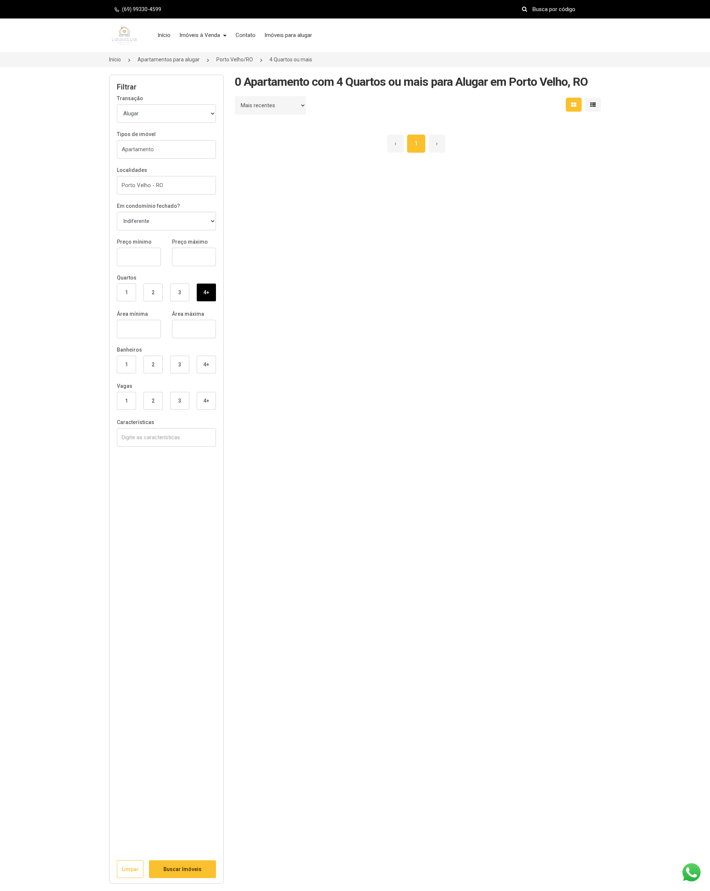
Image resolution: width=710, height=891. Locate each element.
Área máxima (188, 314)
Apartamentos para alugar (169, 59)
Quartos (126, 278)
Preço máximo (190, 242)
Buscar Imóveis (182, 869)
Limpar (130, 869)
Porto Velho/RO (234, 59)
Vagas (124, 386)
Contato (246, 35)
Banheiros (129, 350)
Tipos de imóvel (136, 134)
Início (164, 35)
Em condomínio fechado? (148, 206)
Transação (130, 98)
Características (135, 422)
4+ (206, 292)
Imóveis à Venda (200, 35)
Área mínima (132, 314)
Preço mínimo (134, 242)
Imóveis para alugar (288, 35)
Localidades (132, 170)
